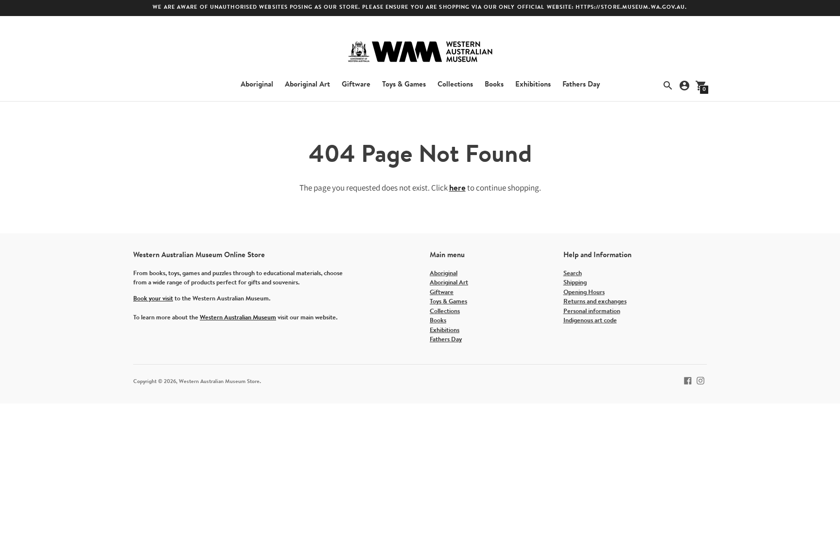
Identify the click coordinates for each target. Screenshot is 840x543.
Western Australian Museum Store (219, 382)
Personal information (591, 311)
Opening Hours (584, 292)
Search (572, 273)
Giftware (356, 84)
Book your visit (153, 299)
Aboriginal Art (307, 84)
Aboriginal (257, 84)
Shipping (575, 283)
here (457, 188)
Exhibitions (533, 84)
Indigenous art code (590, 320)
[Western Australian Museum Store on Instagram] (700, 380)
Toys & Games (404, 84)
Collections (455, 84)
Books (494, 84)
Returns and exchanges (595, 301)
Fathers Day (581, 84)
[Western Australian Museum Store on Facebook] (688, 380)
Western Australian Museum (238, 318)
